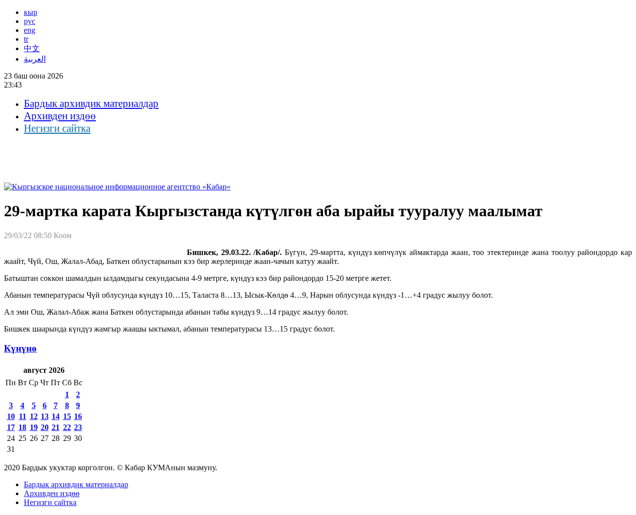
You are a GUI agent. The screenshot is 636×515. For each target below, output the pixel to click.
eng (29, 30)
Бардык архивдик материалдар (91, 103)
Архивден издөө (60, 116)
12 (34, 416)
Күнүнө (20, 348)
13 (45, 416)
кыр (30, 12)
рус (29, 21)
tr (26, 39)
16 (78, 416)
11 (22, 416)
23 (78, 427)
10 (11, 416)
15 (67, 416)
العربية (35, 59)
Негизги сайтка (57, 128)
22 (67, 427)
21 (56, 427)
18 (22, 427)
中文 (32, 48)
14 (56, 416)
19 (34, 427)
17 (11, 427)
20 (45, 427)
